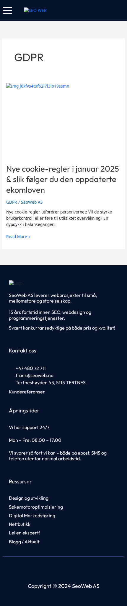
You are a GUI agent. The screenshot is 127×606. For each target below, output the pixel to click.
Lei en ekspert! (24, 533)
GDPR (11, 202)
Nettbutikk (19, 524)
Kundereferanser (27, 392)
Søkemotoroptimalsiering (36, 507)
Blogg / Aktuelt (24, 542)
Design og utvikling (28, 498)
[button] (7, 10)
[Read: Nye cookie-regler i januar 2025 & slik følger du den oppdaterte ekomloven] (63, 120)
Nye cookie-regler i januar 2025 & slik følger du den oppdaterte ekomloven (62, 179)
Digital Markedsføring (32, 515)
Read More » (18, 236)
